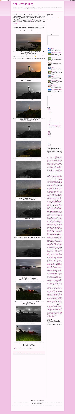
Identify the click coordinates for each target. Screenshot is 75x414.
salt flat (59, 277)
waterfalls (49, 308)
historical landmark (49, 222)
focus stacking (49, 209)
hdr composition (54, 218)
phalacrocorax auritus (59, 260)
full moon (59, 212)
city (53, 188)
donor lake (61, 198)
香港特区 (50, 316)
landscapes (52, 230)
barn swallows (57, 169)
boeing (61, 175)
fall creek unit (56, 205)
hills (47, 221)
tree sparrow (49, 301)
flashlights (60, 207)
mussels (48, 248)
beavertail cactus (51, 171)
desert (49, 197)
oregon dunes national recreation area (58, 254)
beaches (57, 170)
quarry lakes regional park (53, 269)
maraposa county (53, 237)
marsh (57, 238)
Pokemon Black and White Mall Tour (55, 80)
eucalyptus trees (49, 204)
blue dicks (51, 175)
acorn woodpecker (55, 160)
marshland (60, 238)
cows (54, 192)
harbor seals (58, 217)
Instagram (15, 348)
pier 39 (56, 262)
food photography (59, 209)
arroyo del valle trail (58, 166)
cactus (57, 179)
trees (56, 301)
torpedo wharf (49, 299)
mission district (60, 240)
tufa (51, 302)
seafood (53, 283)
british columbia (53, 178)
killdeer (61, 228)
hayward (48, 218)
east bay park (49, 201)
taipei (55, 297)
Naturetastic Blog (23, 3)
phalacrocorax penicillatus (50, 261)
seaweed (49, 284)
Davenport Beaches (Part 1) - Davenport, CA (54, 126)
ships (60, 287)
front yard (60, 211)
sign (50, 288)
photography (56, 261)
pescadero (61, 259)
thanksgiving (60, 297)
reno (56, 273)
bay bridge (50, 170)
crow (47, 194)
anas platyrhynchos (58, 163)
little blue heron (56, 233)
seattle (61, 283)
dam (61, 194)
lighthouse (48, 233)
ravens (60, 271)
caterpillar (48, 184)
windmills (60, 310)
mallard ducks (49, 237)
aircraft (59, 161)
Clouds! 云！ (52, 48)
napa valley (54, 248)
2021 (49, 133)
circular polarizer (50, 188)
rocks (56, 276)
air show (56, 161)
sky (59, 288)
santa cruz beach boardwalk (50, 279)
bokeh (52, 176)
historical (55, 221)
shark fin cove (49, 287)
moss (61, 243)
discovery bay (56, 197)
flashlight (57, 207)
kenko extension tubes (56, 228)
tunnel (56, 302)
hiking (56, 220)
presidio (51, 267)
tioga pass (55, 298)
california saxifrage (49, 181)
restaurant (55, 274)
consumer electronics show (59, 190)
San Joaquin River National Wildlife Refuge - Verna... (55, 127)
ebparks (48, 202)
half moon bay (49, 217)
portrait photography (60, 266)
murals (50, 247)
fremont (48, 211)
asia (54, 167)
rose (61, 276)
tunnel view (60, 302)
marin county (59, 237)
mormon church (54, 243)
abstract (48, 160)
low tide (59, 235)
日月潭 (48, 315)
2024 (49, 110)
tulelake (54, 302)
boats (59, 175)
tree (61, 300)
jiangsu (51, 227)
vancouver (51, 305)
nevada (59, 249)
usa (56, 304)
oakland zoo (57, 253)
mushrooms (60, 247)
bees (55, 171)
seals (59, 283)
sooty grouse (56, 290)
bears (61, 170)
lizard (48, 234)
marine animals (54, 238)
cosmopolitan (52, 192)
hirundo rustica (51, 221)
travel (54, 300)
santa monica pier (52, 280)
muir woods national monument (56, 246)
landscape (48, 230)
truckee (60, 301)
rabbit (48, 270)
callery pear (58, 181)
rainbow (48, 271)
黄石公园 (53, 316)
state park (52, 294)
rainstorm (54, 271)
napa (50, 248)
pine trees (51, 263)
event (53, 204)
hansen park (53, 217)
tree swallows (53, 301)
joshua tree (51, 228)
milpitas (54, 240)
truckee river (48, 302)
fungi (61, 212)
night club (49, 250)
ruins (47, 277)
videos (54, 306)
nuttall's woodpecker (49, 253)
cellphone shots (50, 185)
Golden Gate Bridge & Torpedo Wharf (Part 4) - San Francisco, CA (56, 85)
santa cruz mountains (57, 279)
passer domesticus (52, 258)
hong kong (61, 222)
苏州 (52, 315)
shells (58, 287)
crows (50, 194)
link (19, 21)
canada (58, 182)
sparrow (59, 291)
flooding (48, 208)
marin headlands (49, 238)
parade (58, 257)
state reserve (60, 294)
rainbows (51, 271)
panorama (56, 256)
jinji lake (54, 227)
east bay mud (60, 200)
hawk (61, 217)
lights (51, 233)
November (50, 112)
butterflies (48, 179)
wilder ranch (52, 309)
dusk (52, 200)
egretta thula (57, 202)
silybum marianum (56, 288)
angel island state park (59, 164)
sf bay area (54, 285)
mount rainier (56, 244)
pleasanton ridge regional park (51, 264)
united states (49, 304)
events (50, 205)
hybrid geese (53, 225)
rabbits (51, 270)
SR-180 (54, 158)
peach (56, 258)
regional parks (53, 273)
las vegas (52, 231)
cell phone (61, 184)
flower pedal (56, 208)
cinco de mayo (61, 187)
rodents (59, 276)
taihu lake (53, 297)
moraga (50, 243)
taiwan (58, 297)
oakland (53, 253)
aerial (59, 160)
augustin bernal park (58, 167)
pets (54, 260)
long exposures (60, 234)
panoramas (60, 256)
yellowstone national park (50, 312)
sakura (57, 277)
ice (58, 225)
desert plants (52, 197)
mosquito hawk (58, 243)
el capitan (61, 202)
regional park (49, 273)
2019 (49, 135)
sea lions (60, 282)
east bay (55, 200)
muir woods (50, 246)
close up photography (54, 189)
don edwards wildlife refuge (52, 198)
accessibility (52, 160)
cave (55, 184)
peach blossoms (60, 258)
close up (48, 189)
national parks (60, 248)
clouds (59, 189)
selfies (52, 284)
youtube (48, 314)
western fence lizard (57, 308)
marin (56, 237)
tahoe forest (48, 297)
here (30, 20)
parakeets (61, 257)
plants (54, 263)
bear (58, 170)
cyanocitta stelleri (54, 194)
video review (50, 306)
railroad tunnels (57, 270)
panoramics (55, 257)
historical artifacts (60, 221)
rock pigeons (53, 276)
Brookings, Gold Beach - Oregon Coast (56, 71)
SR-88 (56, 158)
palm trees (53, 256)
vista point (57, 306)
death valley (60, 195)
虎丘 (55, 315)
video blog (61, 305)
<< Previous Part (15, 23)
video (57, 305)
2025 (49, 109)
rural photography (53, 277)
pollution (50, 266)
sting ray (59, 295)
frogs (57, 211)
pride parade (55, 267)
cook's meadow (57, 191)
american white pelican (52, 163)
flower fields (53, 208)
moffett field (53, 241)
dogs (48, 198)
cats (53, 184)
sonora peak (52, 290)
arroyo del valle (53, 166)
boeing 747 (49, 176)
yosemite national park (52, 313)
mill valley (51, 240)
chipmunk (52, 187)
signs (52, 288)
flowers (59, 208)
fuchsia (52, 212)
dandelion (48, 195)
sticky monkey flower (53, 295)
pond (52, 266)
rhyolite (61, 274)
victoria (55, 305)
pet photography (50, 260)
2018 (49, 136)
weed (52, 308)
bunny (60, 178)
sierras (48, 288)
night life (53, 250)
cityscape (60, 188)
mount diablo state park (50, 244)
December (50, 111)
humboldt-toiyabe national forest (58, 224)
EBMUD (56, 156)
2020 (49, 134)
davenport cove (56, 195)
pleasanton (58, 263)
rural (49, 277)
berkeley (58, 171)
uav (56, 303)
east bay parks (54, 201)
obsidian (61, 253)
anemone (55, 164)
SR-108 (51, 158)
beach (53, 170)
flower (50, 208)
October (50, 113)
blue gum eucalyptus (55, 175)
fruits (49, 212)
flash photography (52, 207)
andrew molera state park (50, 164)
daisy (59, 194)
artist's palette (51, 167)
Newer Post (14, 396)
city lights (57, 188)
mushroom (57, 247)
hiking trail (59, 220)
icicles (61, 225)
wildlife (52, 310)
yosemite (61, 312)
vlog (60, 306)
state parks (55, 294)
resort (52, 274)
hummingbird (50, 225)
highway (53, 220)
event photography (58, 204)
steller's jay (48, 295)
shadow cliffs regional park (52, 286)
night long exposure (57, 250)
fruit (47, 212)
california (60, 179)
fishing (48, 207)
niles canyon (56, 251)
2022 (49, 132)
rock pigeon (49, 276)
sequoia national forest (56, 284)
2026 (49, 108)
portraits (48, 267)
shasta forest (54, 287)
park (48, 258)
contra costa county (51, 191)
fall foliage (60, 205)
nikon (52, 251)
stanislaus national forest (55, 293)
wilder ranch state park (58, 309)
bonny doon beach (59, 176)
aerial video (53, 161)
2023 (49, 131)
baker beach (48, 169)
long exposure (55, 234)
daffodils (57, 194)
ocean (48, 254)
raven (57, 271)
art (47, 167)
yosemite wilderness (60, 313)
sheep (56, 287)
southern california (51, 291)
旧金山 (50, 315)
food (55, 209)
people (57, 259)
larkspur (56, 230)
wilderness (48, 310)
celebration (58, 184)
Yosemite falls (59, 159)
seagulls (56, 283)
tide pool (49, 298)
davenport (52, 195)
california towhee (54, 181)
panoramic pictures (51, 257)
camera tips (51, 182)
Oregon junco (55, 157)
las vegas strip (56, 231)
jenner (48, 227)
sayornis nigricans (57, 281)
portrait (55, 266)
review (57, 274)
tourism (53, 299)
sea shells (48, 283)
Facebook (41, 347)
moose (48, 243)
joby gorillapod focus (58, 227)
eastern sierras (59, 201)
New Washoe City (51, 157)
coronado (61, 191)
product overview (60, 267)
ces (59, 185)
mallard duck (59, 236)
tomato (59, 298)
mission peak (49, 241)
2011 (49, 144)
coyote (57, 192)
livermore (60, 233)
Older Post (43, 396)
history (57, 222)
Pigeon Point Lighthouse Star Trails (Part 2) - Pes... (55, 125)
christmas (55, 187)
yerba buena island (56, 312)
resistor (50, 274)
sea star (51, 283)
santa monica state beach (58, 280)
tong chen (61, 298)
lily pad (53, 233)
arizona (49, 166)
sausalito (48, 281)
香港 (47, 316)
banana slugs (53, 169)
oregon (52, 254)
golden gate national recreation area (56, 215)
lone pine (51, 234)
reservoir (59, 273)
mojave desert (58, 241)
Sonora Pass (60, 158)
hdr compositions (60, 218)
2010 (49, 145)
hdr (50, 218)
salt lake (61, 277)
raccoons (54, 270)
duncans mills (49, 200)
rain (60, 270)
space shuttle (55, 291)
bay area (61, 169)
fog (52, 209)
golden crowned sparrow (57, 214)
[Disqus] (29, 365)
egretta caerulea (53, 202)
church (58, 187)
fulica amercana (55, 212)
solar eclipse (48, 290)
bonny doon (55, 176)
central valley (56, 185)
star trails (49, 294)
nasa (56, 248)
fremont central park (53, 211)
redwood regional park (50, 272)
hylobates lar (56, 225)
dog (61, 197)
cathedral (51, 184)
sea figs (54, 282)
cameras (55, 182)
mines (56, 240)
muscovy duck (53, 247)
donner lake (58, 198)
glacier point (51, 214)
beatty (48, 171)
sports (61, 291)
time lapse (52, 298)
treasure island (58, 300)
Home (29, 396)
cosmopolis (48, 192)
